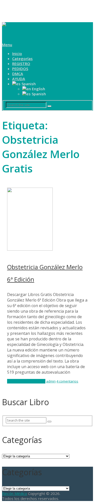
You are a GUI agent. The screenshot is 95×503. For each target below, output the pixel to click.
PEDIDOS (20, 68)
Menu (7, 44)
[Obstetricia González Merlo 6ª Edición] (47, 220)
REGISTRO (21, 63)
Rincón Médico (14, 493)
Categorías (22, 58)
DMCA (17, 73)
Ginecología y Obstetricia (26, 381)
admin (51, 381)
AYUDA (18, 78)
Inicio (17, 53)
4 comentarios (67, 381)
